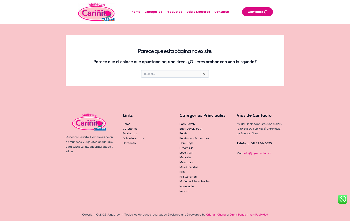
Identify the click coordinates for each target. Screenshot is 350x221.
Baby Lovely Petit (191, 129)
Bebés (184, 133)
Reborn (184, 191)
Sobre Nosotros (198, 12)
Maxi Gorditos (189, 167)
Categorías (153, 12)
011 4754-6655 (261, 143)
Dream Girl (186, 148)
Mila (182, 172)
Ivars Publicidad (258, 214)
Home (135, 12)
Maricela (185, 157)
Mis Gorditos (188, 177)
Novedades (187, 186)
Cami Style (187, 143)
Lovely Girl (186, 153)
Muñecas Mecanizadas (195, 181)
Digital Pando (238, 214)
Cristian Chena (216, 214)
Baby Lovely (187, 124)
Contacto (221, 12)
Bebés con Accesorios (194, 138)
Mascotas (186, 162)
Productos (174, 12)
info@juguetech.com (257, 153)
